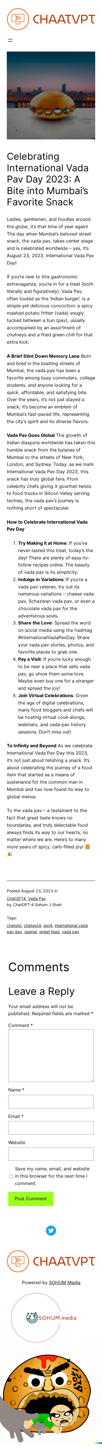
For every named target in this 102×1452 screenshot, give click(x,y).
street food (49, 931)
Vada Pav (37, 898)
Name (16, 1090)
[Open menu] (10, 40)
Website (16, 1142)
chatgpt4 (32, 925)
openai (30, 931)
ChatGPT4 (16, 898)
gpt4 (47, 925)
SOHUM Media (64, 1282)
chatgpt (14, 925)
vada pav (70, 931)
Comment (20, 1025)
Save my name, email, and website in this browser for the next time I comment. (52, 1176)
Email (16, 1116)
